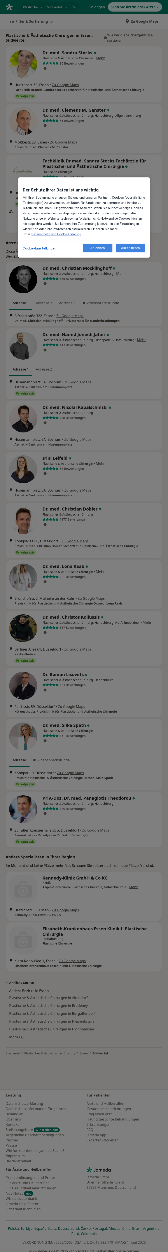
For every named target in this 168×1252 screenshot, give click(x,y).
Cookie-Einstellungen (39, 248)
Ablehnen (97, 248)
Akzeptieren (130, 248)
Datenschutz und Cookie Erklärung (56, 234)
